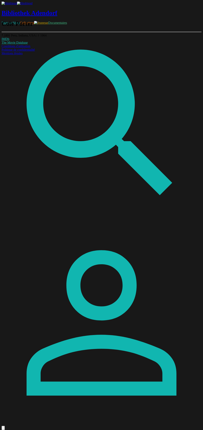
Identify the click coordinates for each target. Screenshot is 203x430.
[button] (3, 428)
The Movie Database (15, 42)
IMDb (5, 39)
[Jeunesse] (41, 22)
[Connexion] (101, 424)
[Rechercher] (101, 223)
